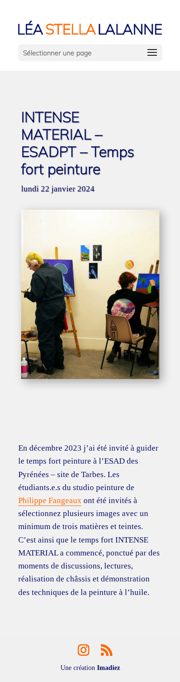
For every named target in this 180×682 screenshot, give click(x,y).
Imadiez (108, 667)
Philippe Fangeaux (50, 500)
